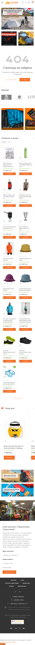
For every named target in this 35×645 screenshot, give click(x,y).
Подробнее (9, 173)
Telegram (19, 592)
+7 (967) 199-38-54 (18, 596)
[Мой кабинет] (29, 2)
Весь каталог (33, 138)
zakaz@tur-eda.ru (19, 600)
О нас (22, 580)
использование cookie (9, 642)
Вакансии (26, 583)
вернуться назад (11, 79)
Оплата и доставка (12, 583)
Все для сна (7, 127)
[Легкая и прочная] (26, 38)
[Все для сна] (12, 119)
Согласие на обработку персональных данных (18, 607)
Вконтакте (15, 592)
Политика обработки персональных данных (19, 609)
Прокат (11, 586)
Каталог (14, 580)
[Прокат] (17, 476)
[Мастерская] (17, 490)
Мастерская (22, 586)
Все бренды (33, 89)
